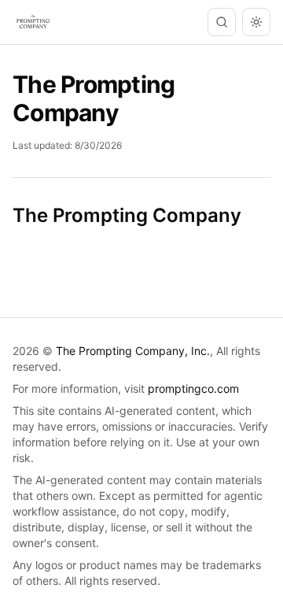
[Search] (222, 22)
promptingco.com (193, 388)
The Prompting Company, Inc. (133, 350)
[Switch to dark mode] (256, 22)
